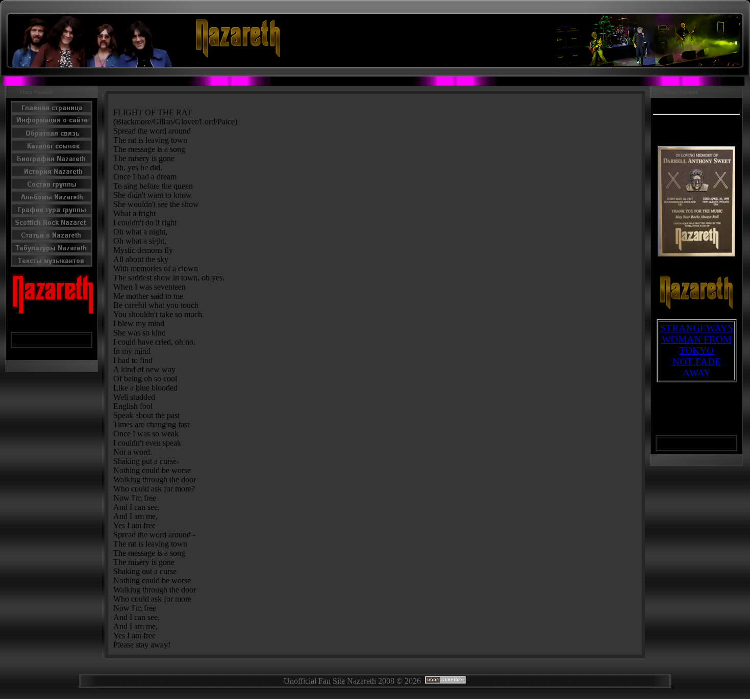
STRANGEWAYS (696, 328)
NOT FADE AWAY (696, 367)
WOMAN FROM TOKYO (697, 345)
